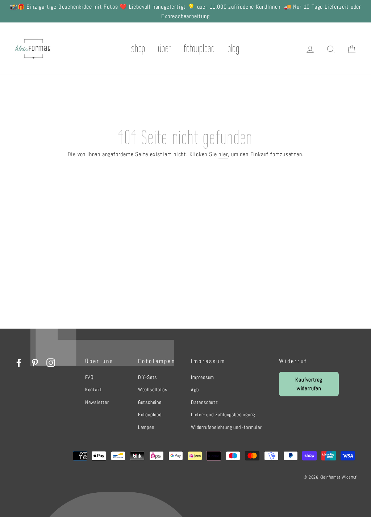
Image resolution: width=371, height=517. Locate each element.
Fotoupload (150, 414)
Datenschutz (204, 402)
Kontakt (93, 389)
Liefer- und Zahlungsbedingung (223, 414)
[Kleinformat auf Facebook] (18, 362)
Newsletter (97, 402)
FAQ (89, 377)
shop (138, 48)
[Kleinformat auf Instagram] (50, 362)
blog (233, 48)
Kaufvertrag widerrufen (308, 384)
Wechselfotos (152, 389)
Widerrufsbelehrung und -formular (226, 427)
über (164, 48)
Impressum (202, 377)
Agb (195, 389)
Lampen (146, 427)
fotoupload (199, 48)
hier (223, 154)
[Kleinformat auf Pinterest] (34, 362)
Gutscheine (150, 402)
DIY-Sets (147, 377)
